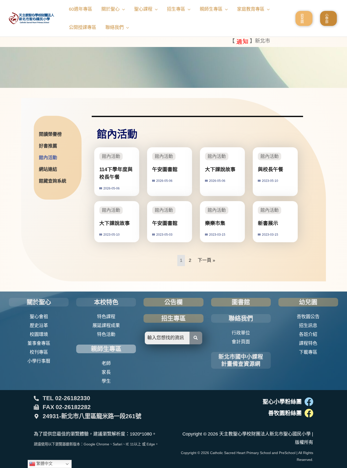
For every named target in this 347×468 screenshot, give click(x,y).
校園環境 (39, 334)
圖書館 (241, 302)
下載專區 (308, 352)
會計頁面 (241, 341)
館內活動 (48, 157)
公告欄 (173, 302)
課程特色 (308, 343)
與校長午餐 (270, 169)
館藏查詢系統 (52, 181)
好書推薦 (48, 146)
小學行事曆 (38, 361)
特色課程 (106, 316)
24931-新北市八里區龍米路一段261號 (92, 416)
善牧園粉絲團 (285, 413)
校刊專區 (39, 352)
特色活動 (106, 334)
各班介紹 (308, 334)
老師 (106, 363)
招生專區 (173, 318)
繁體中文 (44, 463)
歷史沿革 (39, 325)
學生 (106, 381)
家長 (106, 372)
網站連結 (48, 169)
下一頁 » (206, 260)
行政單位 (241, 332)
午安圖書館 (165, 169)
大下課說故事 (220, 169)
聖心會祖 (39, 316)
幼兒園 (308, 302)
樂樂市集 (215, 223)
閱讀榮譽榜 (50, 134)
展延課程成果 (106, 325)
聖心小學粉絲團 (282, 401)
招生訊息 (308, 325)
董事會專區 (38, 343)
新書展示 (268, 223)
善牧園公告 (308, 316)
